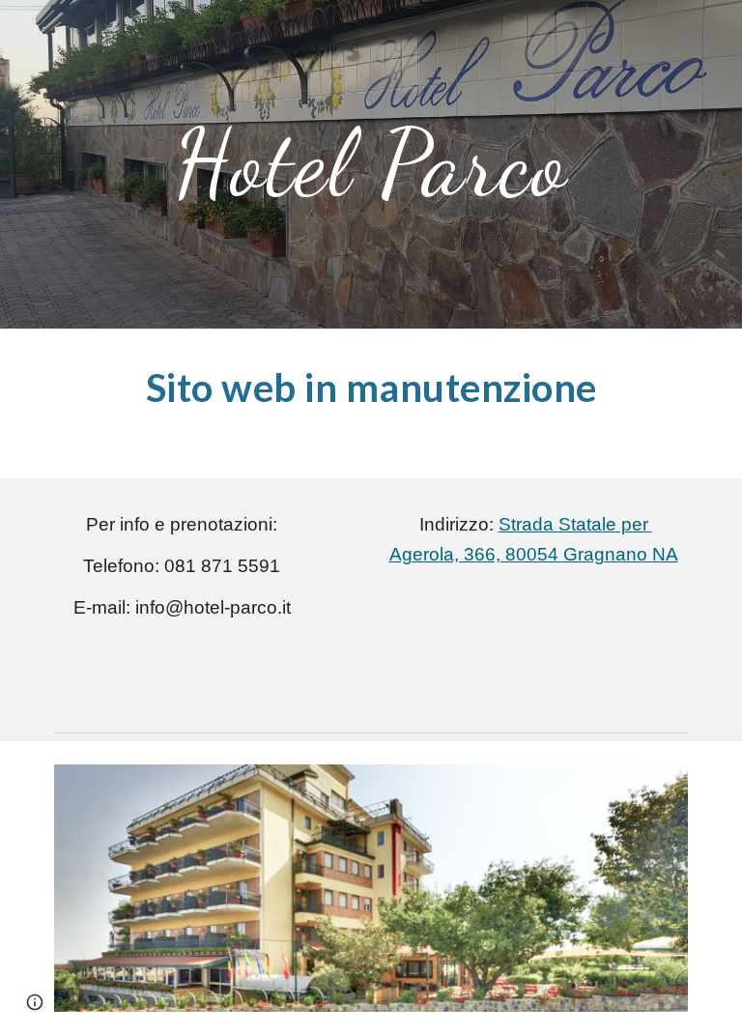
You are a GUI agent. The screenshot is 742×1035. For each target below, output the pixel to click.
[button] (34, 1002)
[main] (370, 164)
